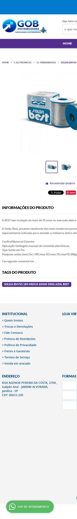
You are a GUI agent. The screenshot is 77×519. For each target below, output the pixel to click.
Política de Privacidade (20, 345)
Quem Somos (13, 320)
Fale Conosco (13, 333)
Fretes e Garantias (17, 351)
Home (67, 43)
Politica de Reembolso (20, 339)
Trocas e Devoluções (18, 326)
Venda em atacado (17, 363)
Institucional (15, 314)
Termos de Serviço (17, 357)
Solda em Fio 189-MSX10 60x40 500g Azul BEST (36, 284)
